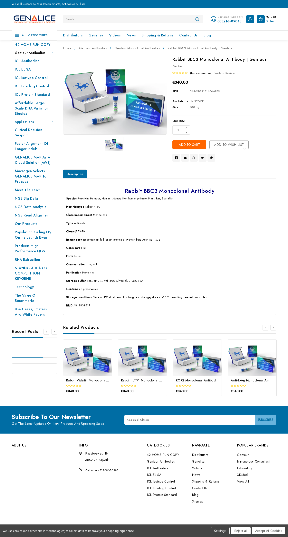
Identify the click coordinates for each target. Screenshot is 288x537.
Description (75, 174)
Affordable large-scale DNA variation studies (32, 108)
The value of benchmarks (26, 298)
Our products (26, 223)
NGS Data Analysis (30, 206)
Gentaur (243, 455)
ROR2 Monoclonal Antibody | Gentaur (204, 380)
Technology (24, 287)
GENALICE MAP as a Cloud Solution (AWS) (33, 160)
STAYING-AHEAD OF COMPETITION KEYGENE (32, 273)
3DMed (242, 475)
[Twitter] (202, 158)
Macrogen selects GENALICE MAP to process (31, 176)
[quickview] (92, 362)
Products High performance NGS (30, 248)
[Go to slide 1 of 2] (46, 332)
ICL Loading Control (32, 86)
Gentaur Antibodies (30, 53)
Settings (220, 531)
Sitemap (197, 501)
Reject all (240, 531)
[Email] (185, 158)
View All (243, 481)
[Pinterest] (211, 158)
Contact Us (188, 35)
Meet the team (28, 190)
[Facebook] (176, 158)
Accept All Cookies (268, 531)
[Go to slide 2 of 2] (265, 328)
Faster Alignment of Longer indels (31, 146)
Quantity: (178, 121)
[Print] (194, 158)
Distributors (73, 35)
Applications (24, 122)
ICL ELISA (23, 69)
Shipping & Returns (157, 35)
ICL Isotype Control (31, 77)
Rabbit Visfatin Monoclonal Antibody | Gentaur (101, 380)
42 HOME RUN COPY (33, 44)
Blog (207, 35)
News (131, 35)
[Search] (197, 19)
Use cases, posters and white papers (31, 312)
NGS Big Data (26, 198)
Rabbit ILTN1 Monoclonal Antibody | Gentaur (154, 380)
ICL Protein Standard (32, 94)
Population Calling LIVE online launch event (34, 235)
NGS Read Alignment (32, 215)
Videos (115, 35)
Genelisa (96, 35)
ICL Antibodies (27, 60)
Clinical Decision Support (28, 132)
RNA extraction (27, 259)
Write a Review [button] (225, 73)
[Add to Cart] (82, 362)
